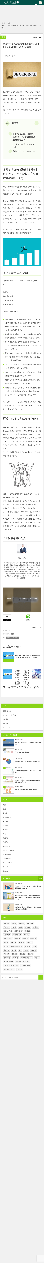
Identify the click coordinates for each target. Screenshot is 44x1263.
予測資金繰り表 (8, 961)
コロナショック (25, 965)
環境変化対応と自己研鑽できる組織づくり (28, 761)
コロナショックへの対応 (11, 965)
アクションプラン (9, 969)
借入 (20, 950)
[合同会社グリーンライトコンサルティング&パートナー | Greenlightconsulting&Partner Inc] (11, 2)
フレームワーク (7, 863)
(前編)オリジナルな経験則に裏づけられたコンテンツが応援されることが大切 (27, 656)
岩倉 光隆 (7, 56)
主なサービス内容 (8, 850)
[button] (36, 123)
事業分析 (16, 958)
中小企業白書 (7, 854)
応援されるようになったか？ (24, 151)
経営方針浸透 (8, 931)
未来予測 (13, 942)
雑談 (4, 805)
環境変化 (17, 938)
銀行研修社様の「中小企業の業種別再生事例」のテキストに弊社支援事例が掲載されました (28, 897)
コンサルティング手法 (12, 637)
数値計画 (27, 946)
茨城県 (21, 927)
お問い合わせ (7, 711)
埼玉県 (14, 950)
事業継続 (22, 954)
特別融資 (33, 938)
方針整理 (21, 942)
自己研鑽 (27, 927)
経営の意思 (7, 935)
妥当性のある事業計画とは (23, 752)
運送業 (14, 923)
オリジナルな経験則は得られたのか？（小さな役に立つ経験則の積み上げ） (24, 137)
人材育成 (33, 950)
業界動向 (5, 829)
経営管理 (35, 927)
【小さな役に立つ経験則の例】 (24, 145)
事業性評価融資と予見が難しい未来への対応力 (28, 771)
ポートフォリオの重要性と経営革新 (26, 789)
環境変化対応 (8, 938)
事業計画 (14, 954)
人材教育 (6, 954)
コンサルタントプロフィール (11, 715)
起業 (3, 37)
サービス (5, 867)
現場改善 (5, 825)
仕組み (26, 950)
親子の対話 (30, 923)
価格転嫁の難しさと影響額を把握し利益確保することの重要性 (28, 908)
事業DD (36, 958)
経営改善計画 (7, 817)
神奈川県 (26, 935)
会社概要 (5, 723)
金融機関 (6, 923)
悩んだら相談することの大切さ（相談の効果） (28, 743)
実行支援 (6, 950)
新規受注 (29, 942)
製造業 (5, 813)
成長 (4, 834)
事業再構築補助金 (26, 958)
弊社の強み (6, 727)
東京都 (6, 942)
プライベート (7, 858)
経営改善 (5, 821)
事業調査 (5, 838)
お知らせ (5, 871)
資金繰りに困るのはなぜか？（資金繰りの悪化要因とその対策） (28, 887)
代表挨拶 (5, 719)
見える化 (6, 927)
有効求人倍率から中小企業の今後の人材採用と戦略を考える (28, 781)
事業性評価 (6, 846)
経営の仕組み (17, 935)
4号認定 (19, 969)
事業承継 (5, 842)
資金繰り (21, 923)
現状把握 (25, 938)
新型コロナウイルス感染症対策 (13, 946)
